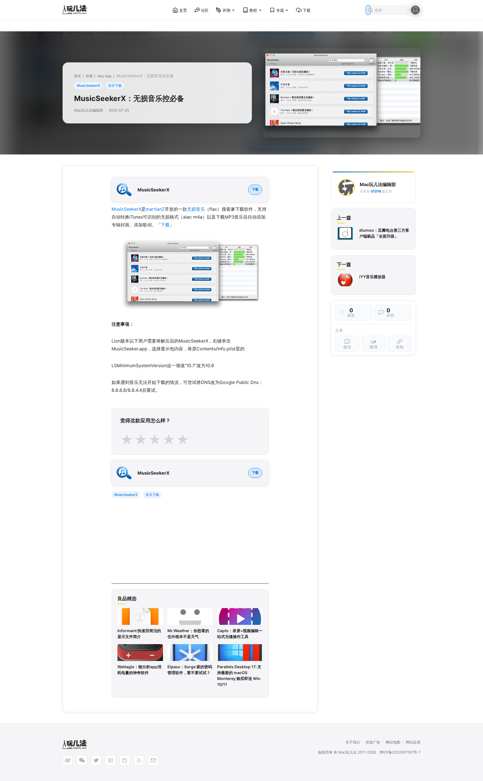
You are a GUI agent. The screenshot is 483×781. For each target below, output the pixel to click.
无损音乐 (196, 209)
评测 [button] (226, 10)
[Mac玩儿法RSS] (139, 760)
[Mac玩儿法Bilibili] (125, 760)
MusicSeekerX (88, 85)
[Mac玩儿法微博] (68, 760)
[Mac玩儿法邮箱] (153, 760)
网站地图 (393, 742)
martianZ (155, 209)
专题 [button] (280, 10)
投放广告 (373, 742)
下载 (307, 10)
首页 (183, 10)
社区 (205, 10)
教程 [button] (253, 10)
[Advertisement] (190, 544)
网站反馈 (413, 742)
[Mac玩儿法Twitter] (96, 760)
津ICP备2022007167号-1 (399, 752)
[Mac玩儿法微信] (82, 760)
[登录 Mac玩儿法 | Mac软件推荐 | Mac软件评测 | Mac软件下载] (415, 9)
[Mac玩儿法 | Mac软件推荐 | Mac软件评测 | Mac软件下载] (76, 10)
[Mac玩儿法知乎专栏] (110, 760)
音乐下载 (115, 85)
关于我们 (352, 742)
